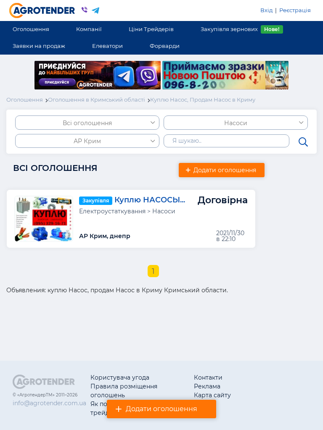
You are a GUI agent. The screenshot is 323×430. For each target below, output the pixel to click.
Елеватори (107, 45)
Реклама (207, 386)
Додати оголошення (161, 409)
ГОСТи (255, 386)
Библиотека (264, 377)
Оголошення (31, 29)
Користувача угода (119, 377)
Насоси (235, 123)
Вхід (266, 10)
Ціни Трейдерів (151, 29)
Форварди (165, 45)
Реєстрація (295, 10)
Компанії (89, 29)
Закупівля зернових (240, 29)
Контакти (208, 377)
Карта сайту (212, 395)
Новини (258, 395)
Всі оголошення (87, 123)
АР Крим (87, 141)
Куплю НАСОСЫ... (149, 200)
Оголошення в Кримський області (96, 99)
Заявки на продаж (39, 45)
